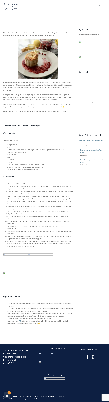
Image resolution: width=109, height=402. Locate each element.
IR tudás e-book (10, 354)
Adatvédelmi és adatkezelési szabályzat (51, 396)
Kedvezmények (9, 360)
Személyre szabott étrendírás (15, 350)
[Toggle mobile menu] (105, 6)
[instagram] (92, 357)
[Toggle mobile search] (100, 6)
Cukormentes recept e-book (15, 357)
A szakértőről (8, 363)
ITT (20, 321)
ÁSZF (67, 396)
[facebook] (87, 357)
